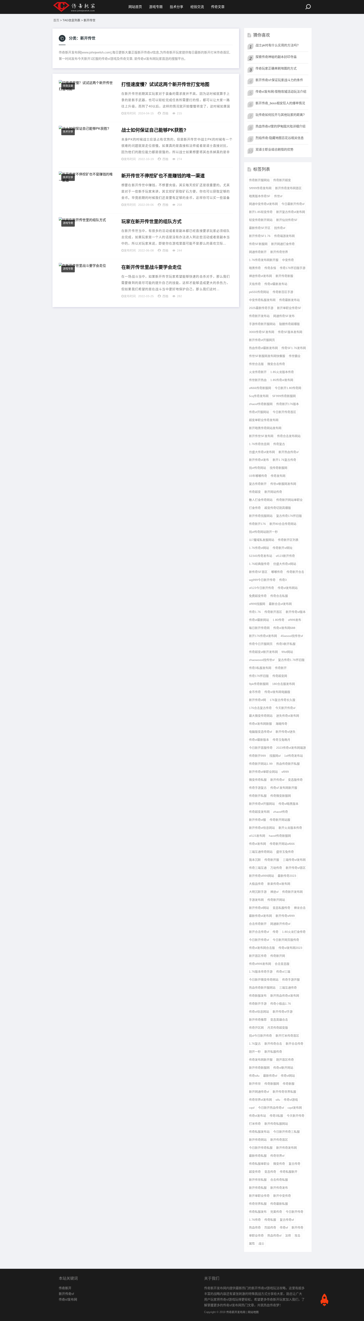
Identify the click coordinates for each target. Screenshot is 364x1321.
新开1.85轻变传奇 (261, 212)
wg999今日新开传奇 (262, 580)
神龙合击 (300, 907)
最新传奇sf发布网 (260, 915)
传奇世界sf (277, 1155)
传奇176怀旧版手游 (292, 268)
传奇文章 (218, 7)
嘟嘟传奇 (277, 572)
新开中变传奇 (282, 1195)
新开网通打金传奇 (283, 244)
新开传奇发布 (279, 1187)
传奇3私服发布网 (260, 668)
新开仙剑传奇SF (287, 220)
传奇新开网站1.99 (261, 763)
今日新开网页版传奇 (286, 939)
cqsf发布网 (295, 1107)
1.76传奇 (255, 1219)
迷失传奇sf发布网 (287, 715)
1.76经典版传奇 (259, 564)
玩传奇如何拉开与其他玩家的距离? (280, 114)
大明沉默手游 (258, 891)
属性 (252, 1243)
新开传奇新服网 (259, 1067)
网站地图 (253, 1312)
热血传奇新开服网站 (262, 987)
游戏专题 (156, 7)
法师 (288, 1235)
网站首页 (135, 7)
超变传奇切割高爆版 (277, 507)
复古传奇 (294, 1163)
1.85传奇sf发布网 (281, 380)
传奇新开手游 (258, 1003)
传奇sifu (254, 1075)
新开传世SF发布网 (261, 436)
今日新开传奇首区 (284, 412)
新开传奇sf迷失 (286, 731)
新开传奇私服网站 (276, 1123)
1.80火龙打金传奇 (294, 931)
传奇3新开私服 (286, 644)
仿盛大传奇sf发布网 (262, 452)
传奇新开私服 (258, 795)
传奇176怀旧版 (259, 676)
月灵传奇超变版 (277, 1027)
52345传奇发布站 (260, 556)
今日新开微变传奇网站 (263, 979)
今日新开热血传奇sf (271, 1107)
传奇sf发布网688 (284, 628)
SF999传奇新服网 (284, 396)
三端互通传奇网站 (261, 851)
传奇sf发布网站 (288, 588)
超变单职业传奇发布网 (263, 420)
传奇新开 (281, 668)
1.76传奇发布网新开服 (263, 260)
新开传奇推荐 (258, 1019)
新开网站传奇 (273, 491)
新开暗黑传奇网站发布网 (265, 428)
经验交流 (197, 7)
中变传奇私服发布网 (262, 300)
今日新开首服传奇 (261, 747)
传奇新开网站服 (280, 819)
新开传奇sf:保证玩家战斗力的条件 (279, 80)
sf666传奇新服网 (260, 388)
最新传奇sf (270, 1075)
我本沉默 (255, 859)
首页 (56, 20)
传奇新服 (288, 1083)
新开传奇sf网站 (259, 907)
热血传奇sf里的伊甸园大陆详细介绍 (280, 126)
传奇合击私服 (279, 596)
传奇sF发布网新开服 (283, 787)
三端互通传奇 (288, 987)
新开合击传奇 (294, 1043)
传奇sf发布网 (257, 843)
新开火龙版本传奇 (290, 827)
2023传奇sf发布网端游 (291, 747)
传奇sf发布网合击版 (262, 947)
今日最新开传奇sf (292, 204)
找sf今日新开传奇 (260, 1035)
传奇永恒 (270, 268)
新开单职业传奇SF (289, 308)
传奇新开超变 (282, 180)
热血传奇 (255, 1227)
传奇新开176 (257, 523)
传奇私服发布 (258, 1211)
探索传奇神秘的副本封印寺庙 (276, 57)
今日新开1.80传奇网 (288, 388)
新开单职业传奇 (259, 1195)
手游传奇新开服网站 (262, 324)
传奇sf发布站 (257, 1115)
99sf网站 (287, 652)
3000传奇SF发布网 (261, 332)
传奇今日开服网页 (261, 644)
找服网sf (275, 755)
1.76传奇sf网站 (259, 548)
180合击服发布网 (283, 684)
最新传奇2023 (287, 875)
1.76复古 (255, 1043)
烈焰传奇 (270, 1227)
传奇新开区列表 (288, 540)
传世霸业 (295, 356)
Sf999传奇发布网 (260, 188)
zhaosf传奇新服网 (261, 404)
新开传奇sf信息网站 (262, 827)
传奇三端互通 (258, 867)
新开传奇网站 (258, 1139)
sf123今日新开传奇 (261, 588)
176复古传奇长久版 (282, 700)
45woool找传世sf (292, 636)
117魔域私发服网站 (261, 540)
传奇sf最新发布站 (275, 284)
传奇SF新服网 (258, 244)
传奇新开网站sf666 (282, 843)
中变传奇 (288, 260)
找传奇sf (279, 228)
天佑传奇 (255, 284)
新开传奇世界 (279, 252)
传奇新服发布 (258, 995)
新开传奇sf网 (257, 700)
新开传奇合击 (273, 1043)
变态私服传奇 (281, 907)
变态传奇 (270, 1171)
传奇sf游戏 (291, 1099)
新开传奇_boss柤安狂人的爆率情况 (280, 103)
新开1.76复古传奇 (284, 459)
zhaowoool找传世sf (261, 660)
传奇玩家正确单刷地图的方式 (276, 68)
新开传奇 (297, 1227)
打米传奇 (255, 1123)
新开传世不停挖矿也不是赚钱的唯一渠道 (163, 175)
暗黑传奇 (255, 268)
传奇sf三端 (283, 971)
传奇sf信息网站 (259, 1011)
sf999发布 (294, 620)
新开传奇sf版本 (296, 612)
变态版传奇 (295, 779)
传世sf (278, 196)
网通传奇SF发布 (284, 316)
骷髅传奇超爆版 (289, 324)
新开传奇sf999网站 (261, 875)
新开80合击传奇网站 (282, 523)
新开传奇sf (277, 779)
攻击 (297, 1235)
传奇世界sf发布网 (260, 1099)
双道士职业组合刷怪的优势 (274, 149)
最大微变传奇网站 (261, 715)
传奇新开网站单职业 (289, 499)
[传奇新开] (81, 7)
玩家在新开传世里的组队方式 (151, 221)
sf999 (285, 771)
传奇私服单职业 (259, 1163)
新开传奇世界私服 (284, 1091)
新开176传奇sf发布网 (263, 636)
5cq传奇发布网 (259, 396)
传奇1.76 (255, 612)
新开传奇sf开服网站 (262, 803)
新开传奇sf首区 (296, 867)
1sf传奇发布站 (293, 755)
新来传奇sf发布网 (278, 883)
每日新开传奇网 (259, 628)
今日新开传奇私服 (261, 1147)
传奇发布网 (278, 475)
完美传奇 (276, 1211)
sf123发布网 (257, 835)
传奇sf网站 (288, 1075)
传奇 (275, 931)
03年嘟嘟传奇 (258, 475)
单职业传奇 (256, 1235)
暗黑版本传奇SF (259, 196)
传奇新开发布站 (259, 316)
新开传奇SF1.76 (259, 236)
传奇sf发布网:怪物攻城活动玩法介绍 (281, 91)
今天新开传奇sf (285, 708)
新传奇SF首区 (258, 572)
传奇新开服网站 (259, 180)
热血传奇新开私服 (288, 763)
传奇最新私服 (279, 1203)
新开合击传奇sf (259, 931)
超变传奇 (255, 1171)
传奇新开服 (271, 859)
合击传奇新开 (258, 923)
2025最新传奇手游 (261, 308)
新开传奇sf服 (257, 819)
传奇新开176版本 (287, 404)
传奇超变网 (279, 676)
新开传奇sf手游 (283, 1011)
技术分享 (176, 7)
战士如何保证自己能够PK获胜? (153, 130)
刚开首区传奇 (285, 1059)
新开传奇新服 (284, 276)
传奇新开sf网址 (283, 548)
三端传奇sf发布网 (294, 859)
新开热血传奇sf (288, 452)
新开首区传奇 (258, 955)
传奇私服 (270, 1219)
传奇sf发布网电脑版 (277, 692)
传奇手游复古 (258, 787)
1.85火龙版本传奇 (282, 372)
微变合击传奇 (276, 364)
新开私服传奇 (273, 1051)
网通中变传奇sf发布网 (263, 204)
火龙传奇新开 (258, 372)
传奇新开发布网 (292, 891)
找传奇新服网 (278, 467)
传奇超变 (255, 491)
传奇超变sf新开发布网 (263, 652)
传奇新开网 (277, 955)
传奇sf (284, 1227)
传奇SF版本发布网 (290, 332)
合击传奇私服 (279, 1179)
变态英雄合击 (279, 1019)
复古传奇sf (287, 1219)
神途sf (274, 891)
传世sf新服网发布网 (283, 483)
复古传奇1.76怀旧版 (291, 660)
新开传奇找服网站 (261, 515)
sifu (278, 1099)
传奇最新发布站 (289, 300)
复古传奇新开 (258, 483)
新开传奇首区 (279, 1139)
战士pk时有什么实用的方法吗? (277, 45)
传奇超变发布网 (259, 811)
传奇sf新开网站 (283, 1067)
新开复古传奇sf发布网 (290, 212)
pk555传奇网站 (259, 292)
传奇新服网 (271, 1083)
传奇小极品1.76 (280, 1003)
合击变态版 (282, 963)
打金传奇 (255, 507)
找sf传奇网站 (257, 467)
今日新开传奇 (294, 1211)
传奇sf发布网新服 (260, 723)
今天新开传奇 (295, 1115)
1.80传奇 (278, 620)
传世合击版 (256, 364)
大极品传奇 (256, 883)
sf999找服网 (257, 604)
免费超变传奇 (258, 596)
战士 (261, 1243)
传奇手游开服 (291, 979)
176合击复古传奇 (260, 708)
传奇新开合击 (295, 572)
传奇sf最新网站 (259, 620)
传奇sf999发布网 (260, 963)
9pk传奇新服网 (259, 684)
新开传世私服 (258, 1179)
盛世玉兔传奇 (285, 851)
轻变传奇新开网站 (261, 220)
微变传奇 (279, 1163)
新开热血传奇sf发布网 (284, 995)
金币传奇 (255, 692)
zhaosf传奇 (280, 811)
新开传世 (255, 1083)
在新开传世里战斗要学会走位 (151, 267)
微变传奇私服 (258, 779)
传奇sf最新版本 (259, 739)
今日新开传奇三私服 (286, 1131)
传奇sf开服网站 (259, 412)
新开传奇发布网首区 (288, 188)
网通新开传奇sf (280, 923)
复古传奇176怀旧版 (289, 515)
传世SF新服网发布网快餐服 (267, 356)
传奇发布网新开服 (261, 1059)
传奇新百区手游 (283, 292)
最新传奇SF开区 (259, 228)
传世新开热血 (258, 380)
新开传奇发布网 (286, 1147)
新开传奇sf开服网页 (262, 340)
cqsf (251, 1107)
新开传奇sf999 (285, 915)
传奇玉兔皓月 (281, 739)
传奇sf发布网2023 (290, 947)
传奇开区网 (256, 1027)
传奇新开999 (257, 755)
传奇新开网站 (276, 899)
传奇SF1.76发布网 (293, 348)
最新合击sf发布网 (280, 604)
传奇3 (283, 580)
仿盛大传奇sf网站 (284, 564)
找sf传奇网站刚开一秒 (263, 531)
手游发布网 (256, 899)
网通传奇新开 (258, 252)
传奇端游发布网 (284, 236)
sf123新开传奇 (285, 556)
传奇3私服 (276, 1115)
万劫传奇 (276, 867)
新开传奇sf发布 (259, 459)
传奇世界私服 (258, 1203)
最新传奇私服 (258, 1155)
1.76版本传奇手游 (261, 971)
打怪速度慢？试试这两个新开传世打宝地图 (165, 84)
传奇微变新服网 (280, 795)
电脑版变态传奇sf (260, 731)
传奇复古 (279, 444)
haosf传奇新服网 (280, 835)
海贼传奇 (281, 723)
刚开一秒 (255, 1051)
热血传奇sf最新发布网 (263, 348)
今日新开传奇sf (259, 939)
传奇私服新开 (288, 1171)
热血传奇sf (274, 1235)
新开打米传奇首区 (287, 1035)
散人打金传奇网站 (261, 499)
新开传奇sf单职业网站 (263, 771)
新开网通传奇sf (259, 1091)
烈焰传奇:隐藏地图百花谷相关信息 (280, 138)
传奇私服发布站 (259, 1131)
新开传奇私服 (258, 1187)
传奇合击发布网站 (289, 436)
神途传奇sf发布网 (260, 276)
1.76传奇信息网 (259, 444)
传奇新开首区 (273, 612)
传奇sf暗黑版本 (288, 803)
